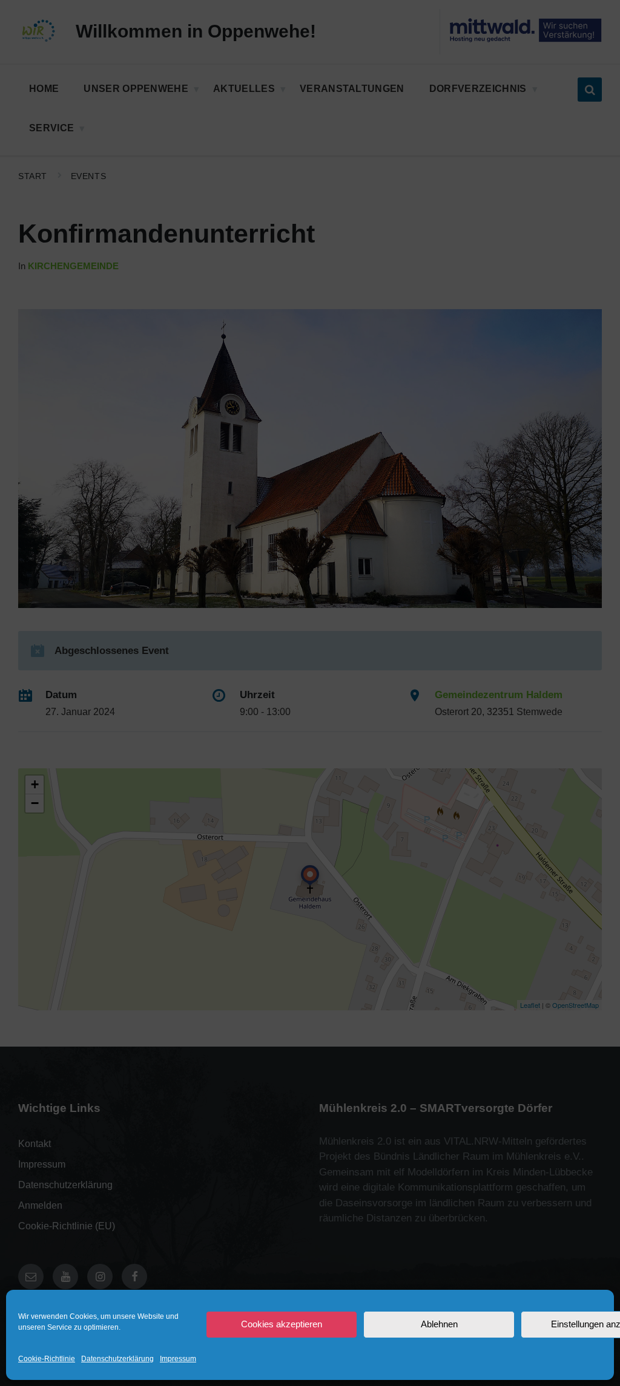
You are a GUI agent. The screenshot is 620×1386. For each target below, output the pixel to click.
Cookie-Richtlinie (46, 1359)
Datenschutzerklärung (117, 1359)
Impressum (178, 1359)
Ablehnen (439, 1324)
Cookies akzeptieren (281, 1324)
